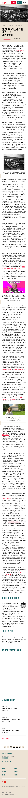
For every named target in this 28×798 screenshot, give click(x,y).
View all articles (5, 738)
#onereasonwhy (18, 369)
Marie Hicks (7, 39)
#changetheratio (6, 369)
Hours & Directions (7, 753)
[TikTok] (20, 747)
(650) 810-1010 (5, 758)
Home (3, 25)
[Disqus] (14, 673)
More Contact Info (6, 761)
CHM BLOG (10, 25)
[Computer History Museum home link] (6, 3)
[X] (11, 747)
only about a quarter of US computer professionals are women (13, 268)
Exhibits (16, 771)
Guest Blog (18, 25)
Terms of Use (4, 792)
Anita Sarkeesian (6, 498)
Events (15, 768)
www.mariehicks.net (8, 626)
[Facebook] (8, 747)
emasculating (20, 50)
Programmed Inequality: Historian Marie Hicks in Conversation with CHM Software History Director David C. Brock (14, 639)
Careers (4, 771)
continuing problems (14, 522)
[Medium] (5, 747)
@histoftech (12, 603)
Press (3, 768)
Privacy (9, 792)
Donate (13, 2)
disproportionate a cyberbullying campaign (12, 398)
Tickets (19, 2)
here (17, 311)
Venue (3, 775)
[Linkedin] (23, 747)
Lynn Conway (5, 435)
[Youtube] (14, 747)
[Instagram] (17, 747)
